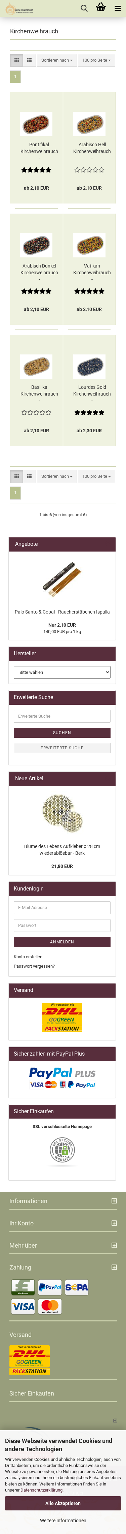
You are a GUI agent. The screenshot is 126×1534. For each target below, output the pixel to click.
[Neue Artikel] (108, 779)
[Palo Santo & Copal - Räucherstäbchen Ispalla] (62, 578)
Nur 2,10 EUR (62, 625)
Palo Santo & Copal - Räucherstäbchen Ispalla (62, 612)
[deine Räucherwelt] (17, 8)
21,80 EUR (62, 866)
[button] (16, 60)
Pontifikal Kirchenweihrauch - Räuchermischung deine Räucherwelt (39, 151)
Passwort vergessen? (34, 966)
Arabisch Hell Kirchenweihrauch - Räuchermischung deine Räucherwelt (92, 151)
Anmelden (62, 942)
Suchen (62, 732)
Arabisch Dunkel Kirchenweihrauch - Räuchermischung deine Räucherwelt (39, 273)
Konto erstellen (28, 956)
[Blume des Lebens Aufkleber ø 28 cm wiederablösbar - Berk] (62, 813)
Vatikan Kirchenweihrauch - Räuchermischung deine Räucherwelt (92, 273)
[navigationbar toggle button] (117, 8)
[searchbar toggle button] (84, 8)
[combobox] (57, 60)
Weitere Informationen (63, 1520)
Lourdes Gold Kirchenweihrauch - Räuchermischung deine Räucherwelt (92, 394)
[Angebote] (108, 544)
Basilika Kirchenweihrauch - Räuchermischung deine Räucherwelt (39, 394)
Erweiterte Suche (62, 748)
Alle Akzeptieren (63, 1503)
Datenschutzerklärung (41, 1490)
